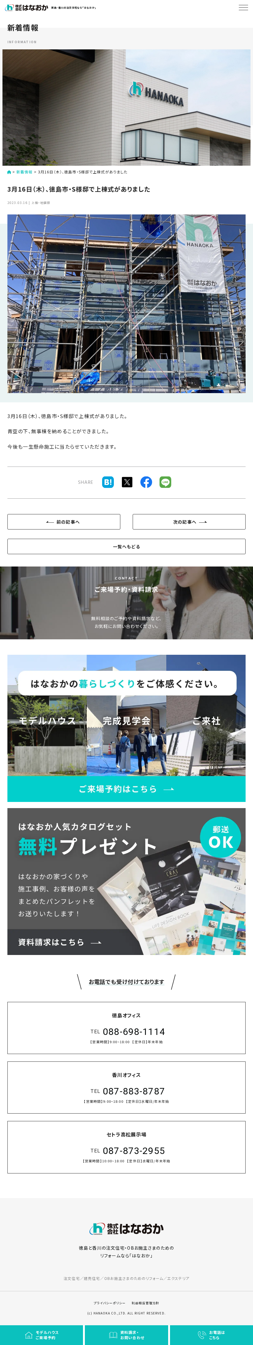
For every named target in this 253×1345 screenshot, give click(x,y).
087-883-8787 (134, 1091)
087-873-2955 (134, 1150)
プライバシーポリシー (110, 1303)
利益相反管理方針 (145, 1303)
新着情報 (24, 171)
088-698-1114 (134, 1031)
